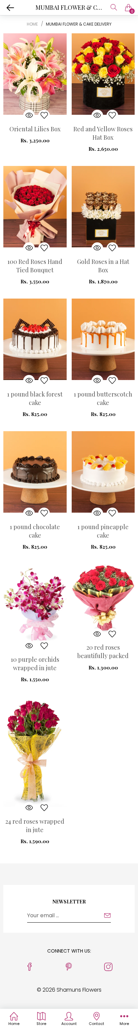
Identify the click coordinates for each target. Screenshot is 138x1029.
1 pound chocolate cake (35, 531)
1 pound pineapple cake (103, 531)
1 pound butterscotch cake (103, 398)
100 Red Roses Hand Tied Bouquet (34, 266)
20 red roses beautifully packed (103, 651)
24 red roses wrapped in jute (34, 825)
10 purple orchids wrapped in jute (35, 663)
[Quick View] (29, 116)
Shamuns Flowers (79, 990)
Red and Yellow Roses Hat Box (103, 133)
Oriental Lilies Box (35, 129)
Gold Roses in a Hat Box (103, 266)
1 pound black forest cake (35, 398)
